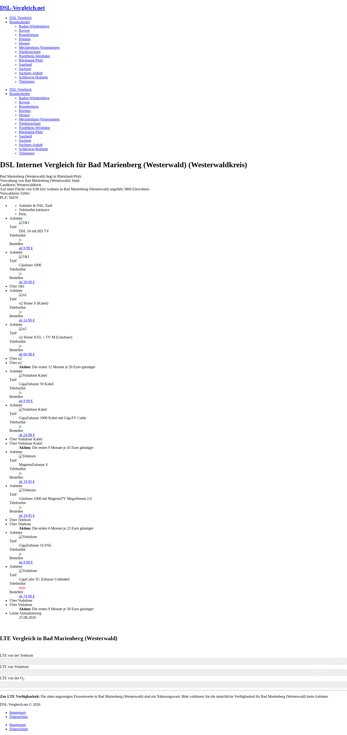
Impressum (17, 712)
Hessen (24, 43)
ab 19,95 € (27, 482)
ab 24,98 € (27, 435)
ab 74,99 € (27, 596)
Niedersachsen (30, 52)
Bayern (24, 31)
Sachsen (25, 69)
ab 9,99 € (26, 248)
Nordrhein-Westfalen (34, 56)
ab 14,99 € (27, 320)
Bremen (25, 39)
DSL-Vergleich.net (22, 8)
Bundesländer (19, 22)
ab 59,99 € (27, 282)
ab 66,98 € (27, 354)
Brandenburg (28, 35)
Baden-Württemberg (34, 26)
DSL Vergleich (20, 18)
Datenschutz (18, 717)
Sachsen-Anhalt (30, 73)
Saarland (25, 65)
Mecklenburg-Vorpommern (39, 48)
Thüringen (26, 81)
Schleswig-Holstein (33, 77)
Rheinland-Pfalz (31, 60)
